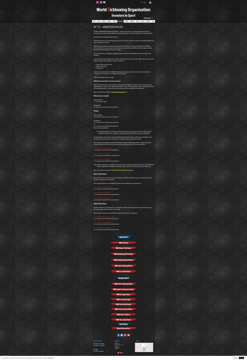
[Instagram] (120, 353)
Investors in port (123, 15)
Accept (241, 358)
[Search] (152, 17)
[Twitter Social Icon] (121, 335)
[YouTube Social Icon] (104, 2)
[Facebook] (122, 353)
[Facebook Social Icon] (101, 2)
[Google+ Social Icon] (125, 335)
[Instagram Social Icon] (97, 2)
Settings (235, 358)
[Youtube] (118, 353)
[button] (150, 2)
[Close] (245, 358)
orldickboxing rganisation (123, 9)
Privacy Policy (51, 358)
